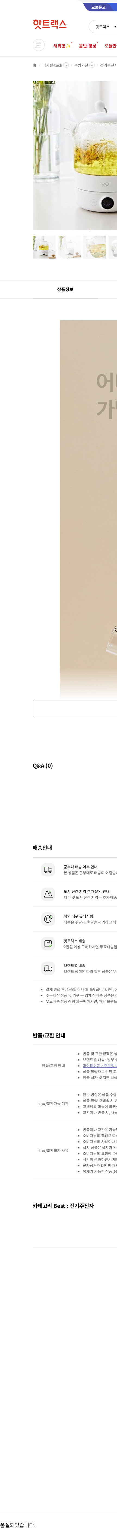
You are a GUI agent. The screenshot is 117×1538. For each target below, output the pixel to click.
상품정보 (65, 289)
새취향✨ (62, 45)
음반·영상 (87, 45)
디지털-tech (52, 65)
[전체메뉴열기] (39, 45)
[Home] (35, 65)
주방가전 (81, 65)
